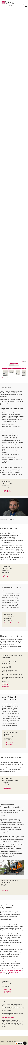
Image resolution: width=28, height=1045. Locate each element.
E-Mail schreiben (7, 491)
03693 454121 (7, 490)
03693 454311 (7, 787)
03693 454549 (5, 889)
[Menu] (26, 6)
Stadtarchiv (2, 972)
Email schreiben (5, 890)
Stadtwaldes (13, 831)
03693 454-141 (9, 742)
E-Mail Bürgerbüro (8, 993)
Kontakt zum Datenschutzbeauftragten (13, 623)
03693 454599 (7, 991)
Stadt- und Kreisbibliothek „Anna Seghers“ (11, 970)
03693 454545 (7, 989)
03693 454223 (5, 684)
